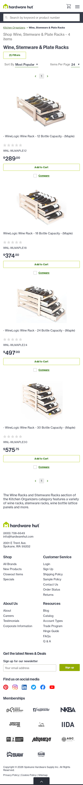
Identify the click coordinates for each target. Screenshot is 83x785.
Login (46, 564)
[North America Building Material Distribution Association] (41, 739)
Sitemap (43, 775)
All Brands (10, 564)
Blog (46, 610)
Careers (8, 616)
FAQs (47, 636)
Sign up (69, 667)
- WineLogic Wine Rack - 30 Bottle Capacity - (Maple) (39, 427)
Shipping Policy (53, 574)
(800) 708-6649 (14, 533)
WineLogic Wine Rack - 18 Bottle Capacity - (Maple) (38, 233)
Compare (43, 175)
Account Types (53, 621)
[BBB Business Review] (15, 739)
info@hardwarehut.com (18, 536)
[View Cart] (68, 7)
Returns (48, 595)
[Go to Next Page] (47, 76)
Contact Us (50, 584)
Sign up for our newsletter (20, 661)
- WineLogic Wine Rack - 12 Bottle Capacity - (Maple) (39, 136)
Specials (8, 579)
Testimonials (11, 621)
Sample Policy (52, 579)
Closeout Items (13, 574)
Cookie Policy (28, 775)
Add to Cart (41, 167)
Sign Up (48, 569)
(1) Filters (14, 55)
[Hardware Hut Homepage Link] (18, 6)
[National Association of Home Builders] (41, 754)
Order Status (51, 589)
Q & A (47, 641)
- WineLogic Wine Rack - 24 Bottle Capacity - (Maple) (39, 330)
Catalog (48, 616)
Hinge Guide (51, 631)
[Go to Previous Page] (35, 76)
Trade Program (52, 626)
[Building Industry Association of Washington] (15, 754)
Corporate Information (17, 626)
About (7, 610)
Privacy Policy (11, 775)
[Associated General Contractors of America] (68, 739)
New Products (12, 569)
